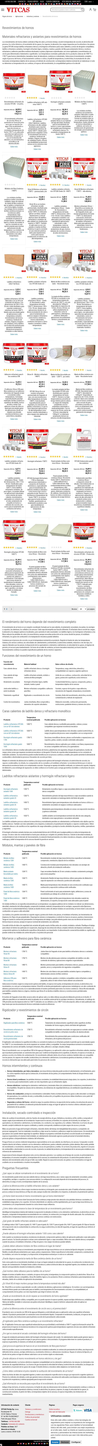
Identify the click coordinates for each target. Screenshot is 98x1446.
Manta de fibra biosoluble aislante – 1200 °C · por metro (61, 376)
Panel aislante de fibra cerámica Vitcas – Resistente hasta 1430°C (37, 553)
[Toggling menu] (2, 10)
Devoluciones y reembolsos (34, 1414)
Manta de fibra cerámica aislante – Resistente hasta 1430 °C (83, 375)
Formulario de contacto (16, 1424)
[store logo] (18, 9)
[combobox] (67, 10)
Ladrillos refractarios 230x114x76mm (14, 283)
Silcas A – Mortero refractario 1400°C (37, 375)
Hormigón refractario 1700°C (37, 461)
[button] (89, 1)
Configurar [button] (76, 1442)
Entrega (27, 1412)
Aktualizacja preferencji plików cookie (2, 1443)
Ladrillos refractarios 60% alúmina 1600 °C (37, 103)
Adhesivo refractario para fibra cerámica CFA (14, 375)
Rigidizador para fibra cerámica (14, 1023)
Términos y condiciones (33, 1409)
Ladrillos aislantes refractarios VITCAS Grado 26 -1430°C (60, 190)
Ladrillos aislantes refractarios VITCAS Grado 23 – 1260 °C (37, 283)
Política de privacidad (32, 1417)
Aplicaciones (19, 16)
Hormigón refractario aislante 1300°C (61, 103)
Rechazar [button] (65, 1442)
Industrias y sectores (33, 16)
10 (42, 277)
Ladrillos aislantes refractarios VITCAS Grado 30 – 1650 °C (14, 462)
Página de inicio (7, 16)
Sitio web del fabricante (57, 1412)
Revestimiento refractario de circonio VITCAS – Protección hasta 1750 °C (84, 553)
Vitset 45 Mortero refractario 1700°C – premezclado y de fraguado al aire (37, 190)
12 (65, 185)
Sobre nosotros (54, 1409)
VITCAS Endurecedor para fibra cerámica (83, 462)
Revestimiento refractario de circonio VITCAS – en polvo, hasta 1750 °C (14, 103)
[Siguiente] (11, 609)
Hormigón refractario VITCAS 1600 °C (14, 553)
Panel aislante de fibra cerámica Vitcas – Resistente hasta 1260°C (60, 462)
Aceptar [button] (55, 1442)
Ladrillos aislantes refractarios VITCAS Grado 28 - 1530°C (84, 283)
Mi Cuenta (90, 9)
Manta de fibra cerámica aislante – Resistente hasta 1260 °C (60, 283)
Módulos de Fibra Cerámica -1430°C (14, 190)
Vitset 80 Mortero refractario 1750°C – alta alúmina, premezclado (84, 190)
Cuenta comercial (31, 1420)
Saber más (14, 147)
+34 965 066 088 (14, 1421)
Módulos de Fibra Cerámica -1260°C (84, 103)
